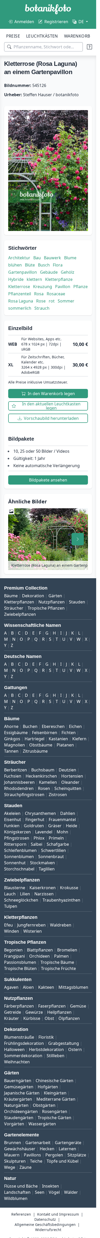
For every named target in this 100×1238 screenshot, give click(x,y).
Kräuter (11, 1018)
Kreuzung (42, 286)
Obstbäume (40, 745)
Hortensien (72, 776)
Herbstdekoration (46, 1049)
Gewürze (34, 1012)
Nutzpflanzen (51, 602)
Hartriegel (34, 739)
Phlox (39, 838)
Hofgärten (48, 1087)
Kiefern (79, 739)
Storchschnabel (19, 869)
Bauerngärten (17, 1080)
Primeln (56, 838)
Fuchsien (12, 776)
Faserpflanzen (52, 1006)
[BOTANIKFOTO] (48, 9)
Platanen (65, 745)
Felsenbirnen (44, 732)
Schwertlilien (53, 850)
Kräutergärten (18, 1099)
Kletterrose (19, 286)
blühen (15, 265)
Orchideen (39, 956)
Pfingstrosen (16, 838)
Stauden (77, 602)
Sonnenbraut (51, 856)
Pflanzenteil (19, 294)
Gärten (55, 596)
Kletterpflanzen (19, 602)
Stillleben (55, 1055)
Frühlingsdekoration (24, 1043)
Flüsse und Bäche (21, 1186)
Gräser (55, 826)
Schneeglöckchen (21, 900)
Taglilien (47, 869)
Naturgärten (16, 1105)
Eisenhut (12, 819)
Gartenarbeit (38, 1142)
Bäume (11, 596)
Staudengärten (18, 1117)
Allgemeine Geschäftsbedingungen (45, 1224)
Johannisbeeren (19, 782)
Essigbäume (16, 732)
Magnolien (14, 745)
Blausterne (14, 887)
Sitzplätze (76, 1155)
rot (52, 301)
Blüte (30, 265)
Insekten (50, 1186)
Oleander (70, 782)
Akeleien (12, 813)
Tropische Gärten (54, 1117)
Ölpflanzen (69, 1018)
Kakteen (46, 987)
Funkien (11, 826)
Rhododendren (19, 788)
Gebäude (49, 272)
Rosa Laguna (20, 301)
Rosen (44, 788)
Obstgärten (44, 1105)
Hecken (47, 1149)
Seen (39, 1192)
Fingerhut (34, 819)
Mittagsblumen (73, 987)
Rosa (39, 294)
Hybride (16, 279)
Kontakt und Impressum (58, 1214)
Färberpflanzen (19, 1006)
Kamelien (48, 782)
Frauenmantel (62, 819)
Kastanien (58, 739)
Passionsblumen (20, 962)
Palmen (61, 956)
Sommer (66, 301)
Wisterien (32, 931)
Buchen (30, 726)
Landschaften (17, 1192)
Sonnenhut (15, 863)
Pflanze (80, 286)
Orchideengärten (21, 1111)
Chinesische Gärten (54, 1080)
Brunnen (12, 1142)
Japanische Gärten (21, 1093)
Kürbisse (31, 1018)
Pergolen (54, 1155)
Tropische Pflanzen (46, 608)
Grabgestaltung (63, 1043)
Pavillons (32, 1155)
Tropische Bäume (57, 962)
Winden (11, 931)
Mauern (11, 1155)
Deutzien (67, 770)
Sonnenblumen (19, 856)
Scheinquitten (67, 788)
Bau (37, 258)
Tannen (11, 751)
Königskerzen (17, 832)
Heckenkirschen (41, 776)
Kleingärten (55, 1093)
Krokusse (69, 887)
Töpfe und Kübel (62, 1161)
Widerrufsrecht (48, 1229)
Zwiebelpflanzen (20, 614)
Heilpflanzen (59, 1012)
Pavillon (62, 286)
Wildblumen (15, 1198)
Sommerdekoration (23, 1055)
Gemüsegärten (18, 1087)
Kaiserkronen (42, 887)
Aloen (28, 987)
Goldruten (34, 826)
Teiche (36, 1161)
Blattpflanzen (40, 950)
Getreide (12, 1012)
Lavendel (43, 832)
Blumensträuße (19, 1037)
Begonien (13, 950)
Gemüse (78, 1006)
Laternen (67, 1149)
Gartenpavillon (22, 272)
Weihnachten (17, 1062)
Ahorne (11, 726)
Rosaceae (56, 294)
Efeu (8, 925)
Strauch (41, 308)
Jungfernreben (31, 925)
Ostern (75, 1049)
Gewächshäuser (19, 1149)
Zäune (25, 1167)
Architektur (19, 258)
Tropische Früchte (58, 968)
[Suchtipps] (89, 46)
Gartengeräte (68, 1142)
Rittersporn (15, 844)
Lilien (25, 894)
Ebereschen (53, 726)
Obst (49, 1018)
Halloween (14, 1049)
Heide (71, 826)
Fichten (69, 732)
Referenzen (21, 1214)
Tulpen (10, 906)
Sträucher (13, 608)
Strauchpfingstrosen (24, 794)
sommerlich (19, 308)
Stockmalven (42, 863)
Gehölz (67, 272)
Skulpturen (15, 1161)
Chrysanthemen (40, 813)
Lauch (10, 894)
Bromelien (67, 950)
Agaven (11, 987)
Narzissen (44, 894)
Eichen (75, 726)
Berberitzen (15, 770)
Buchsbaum (42, 770)
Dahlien (67, 813)
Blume (70, 258)
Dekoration (33, 596)
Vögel (54, 1192)
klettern (34, 279)
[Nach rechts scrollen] (78, 539)
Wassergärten (42, 1124)
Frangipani (14, 956)
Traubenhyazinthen (61, 900)
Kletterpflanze (59, 279)
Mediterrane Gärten (55, 1099)
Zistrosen (58, 794)
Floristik (46, 1037)
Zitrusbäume (35, 751)
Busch (44, 265)
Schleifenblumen (20, 850)
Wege (9, 1167)
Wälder (71, 1192)
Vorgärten (14, 1124)
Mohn (62, 832)
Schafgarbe (58, 844)
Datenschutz (45, 1219)
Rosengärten (54, 1111)
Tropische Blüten (20, 968)
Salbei (36, 844)
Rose (41, 301)
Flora (58, 265)
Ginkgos (12, 739)
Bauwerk (52, 258)
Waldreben (60, 925)
